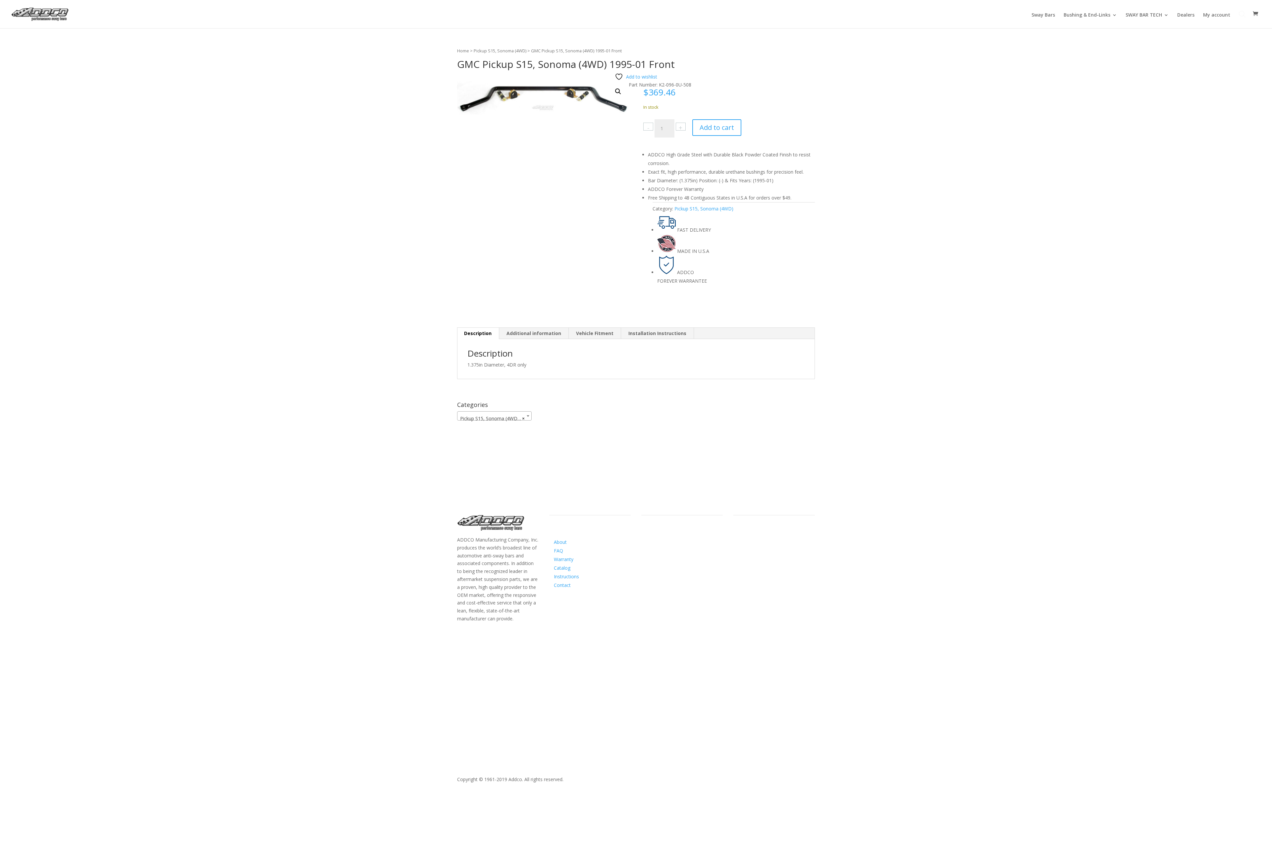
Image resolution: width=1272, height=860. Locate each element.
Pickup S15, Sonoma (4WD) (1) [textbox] (493, 418)
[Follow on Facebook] (646, 548)
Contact (562, 585)
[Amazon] (673, 548)
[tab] (478, 333)
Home (463, 51)
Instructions (566, 576)
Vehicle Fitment (594, 333)
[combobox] (494, 416)
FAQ (558, 550)
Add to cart (717, 127)
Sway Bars (1043, 15)
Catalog (562, 568)
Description (478, 333)
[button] (618, 91)
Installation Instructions (657, 333)
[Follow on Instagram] (660, 548)
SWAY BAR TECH (1144, 15)
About (560, 542)
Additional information (533, 333)
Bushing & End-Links (1087, 15)
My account (1216, 15)
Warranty (563, 559)
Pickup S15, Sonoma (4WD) (500, 51)
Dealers (1185, 15)
